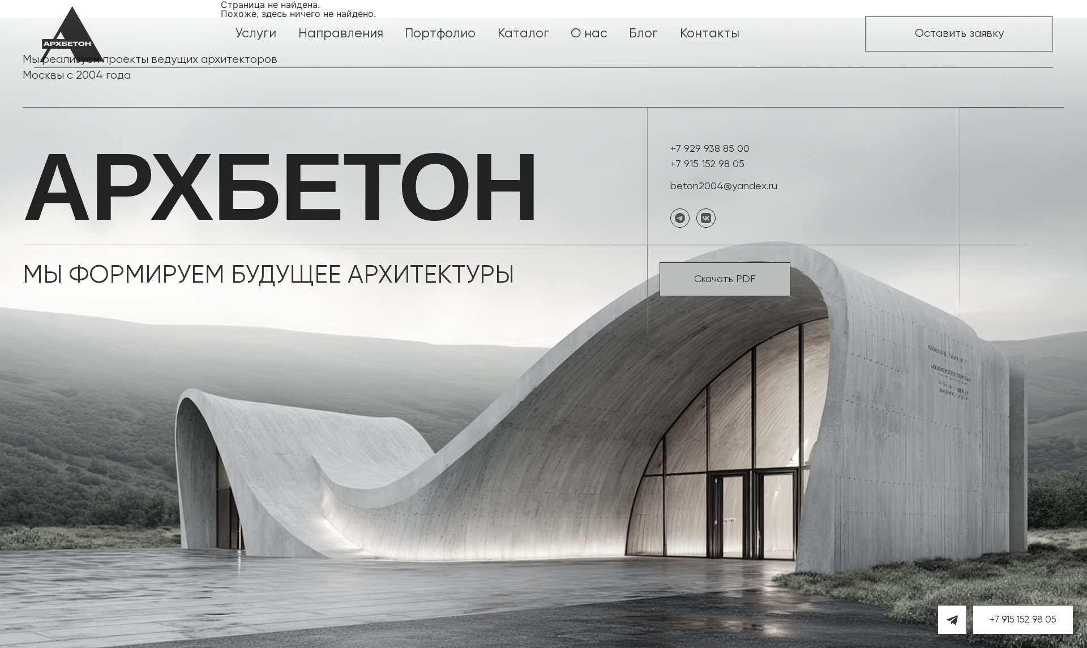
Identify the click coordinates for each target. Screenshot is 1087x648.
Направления (340, 33)
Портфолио (440, 33)
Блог (643, 33)
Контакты (709, 33)
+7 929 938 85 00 (710, 149)
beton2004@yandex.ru (723, 186)
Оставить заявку (959, 34)
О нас (589, 33)
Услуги (256, 33)
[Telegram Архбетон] (952, 619)
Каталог (523, 33)
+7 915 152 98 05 (707, 164)
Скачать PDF (725, 279)
